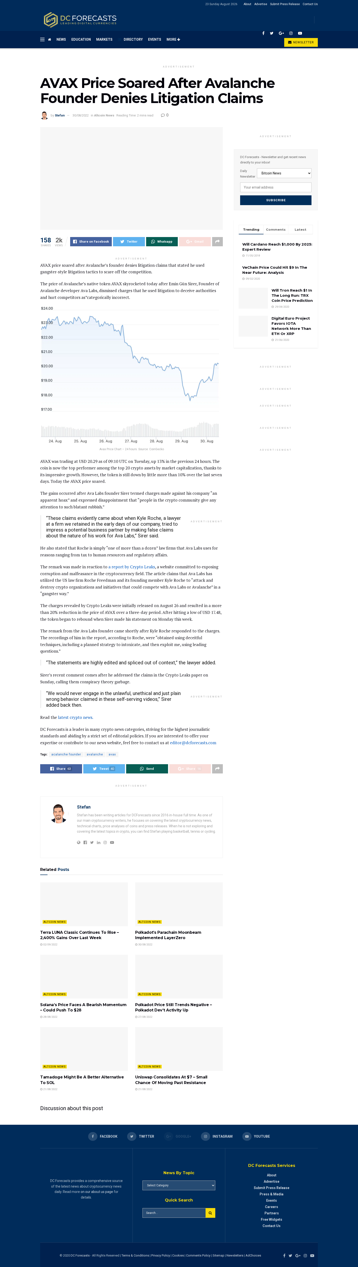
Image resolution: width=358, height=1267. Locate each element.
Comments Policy (198, 1255)
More (172, 39)
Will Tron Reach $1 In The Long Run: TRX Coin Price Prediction (292, 295)
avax (112, 754)
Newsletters (234, 1255)
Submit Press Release (285, 4)
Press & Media (271, 1194)
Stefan (60, 115)
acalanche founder (66, 754)
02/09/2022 (49, 944)
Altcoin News (104, 115)
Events (154, 39)
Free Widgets (271, 1219)
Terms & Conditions (136, 1255)
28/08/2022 (49, 1017)
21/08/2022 (49, 1089)
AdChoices (253, 1255)
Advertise (260, 4)
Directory (133, 39)
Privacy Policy (160, 1255)
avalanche (95, 754)
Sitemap (218, 1255)
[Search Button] (210, 1213)
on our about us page (97, 1192)
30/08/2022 (81, 115)
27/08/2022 (144, 1017)
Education (81, 39)
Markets (104, 39)
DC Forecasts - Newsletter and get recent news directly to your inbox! (273, 159)
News (61, 39)
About (247, 4)
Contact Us (310, 4)
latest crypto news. (75, 717)
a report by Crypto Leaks (131, 567)
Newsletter (303, 42)
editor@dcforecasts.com (193, 742)
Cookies (178, 1255)
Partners (271, 1213)
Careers (271, 1207)
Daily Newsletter (247, 173)
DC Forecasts (80, 1255)
